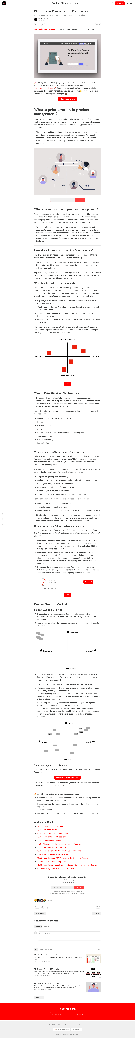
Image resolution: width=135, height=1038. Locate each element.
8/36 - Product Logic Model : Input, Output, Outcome (59, 851)
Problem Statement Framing (46, 983)
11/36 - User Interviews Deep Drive (51, 861)
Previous (41, 913)
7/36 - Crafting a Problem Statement (52, 847)
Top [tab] (36, 949)
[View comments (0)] (43, 24)
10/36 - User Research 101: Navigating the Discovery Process (62, 858)
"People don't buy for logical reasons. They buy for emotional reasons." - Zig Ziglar (58, 958)
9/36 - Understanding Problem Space (52, 854)
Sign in (129, 3)
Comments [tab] (38, 926)
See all (38, 997)
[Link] (31, 111)
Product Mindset (43, 18)
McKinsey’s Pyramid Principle (47, 969)
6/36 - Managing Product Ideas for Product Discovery (59, 844)
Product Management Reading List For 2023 (55, 868)
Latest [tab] (41, 949)
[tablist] (42, 926)
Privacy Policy (81, 893)
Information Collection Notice (67, 893)
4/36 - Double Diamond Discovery (51, 837)
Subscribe (119, 3)
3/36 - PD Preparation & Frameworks (52, 833)
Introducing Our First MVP (45, 29)
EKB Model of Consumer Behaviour (49, 955)
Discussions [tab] (48, 949)
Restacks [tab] (46, 926)
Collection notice (81, 1025)
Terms (72, 1025)
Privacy (67, 1025)
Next (95, 913)
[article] (67, 959)
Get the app (76, 1029)
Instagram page (71, 794)
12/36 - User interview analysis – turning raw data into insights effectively (67, 865)
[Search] (108, 3)
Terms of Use (76, 891)
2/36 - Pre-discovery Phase (48, 830)
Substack (58, 1034)
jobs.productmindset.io (43, 88)
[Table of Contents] (2, 519)
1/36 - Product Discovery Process (51, 826)
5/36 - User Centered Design (49, 840)
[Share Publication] (112, 3)
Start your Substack (62, 1029)
